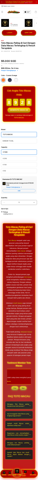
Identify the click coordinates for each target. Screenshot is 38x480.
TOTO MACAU (19, 117)
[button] (2, 12)
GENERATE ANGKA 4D (19, 110)
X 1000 (5, 152)
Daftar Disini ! (29, 2)
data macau (21, 251)
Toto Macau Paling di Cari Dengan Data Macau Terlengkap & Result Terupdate (19, 2)
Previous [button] (2, 2)
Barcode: (13, 51)
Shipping (10, 63)
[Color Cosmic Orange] (3, 80)
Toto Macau (12, 240)
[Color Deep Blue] (10, 80)
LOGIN (9, 33)
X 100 (4, 165)
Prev (15, 388)
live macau (28, 277)
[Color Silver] (16, 80)
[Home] (13, 12)
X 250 (5, 158)
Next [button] (36, 2)
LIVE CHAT (24, 474)
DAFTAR (28, 33)
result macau (17, 303)
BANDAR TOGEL (8, 141)
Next (23, 388)
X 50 (4, 171)
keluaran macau (26, 332)
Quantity (4, 198)
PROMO (4, 475)
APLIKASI (33, 475)
